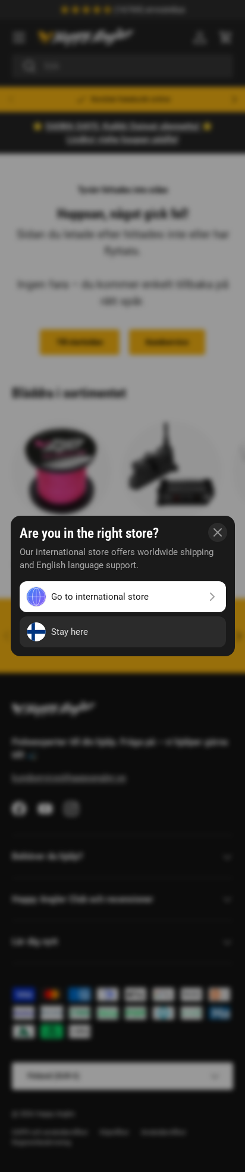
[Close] (217, 532)
